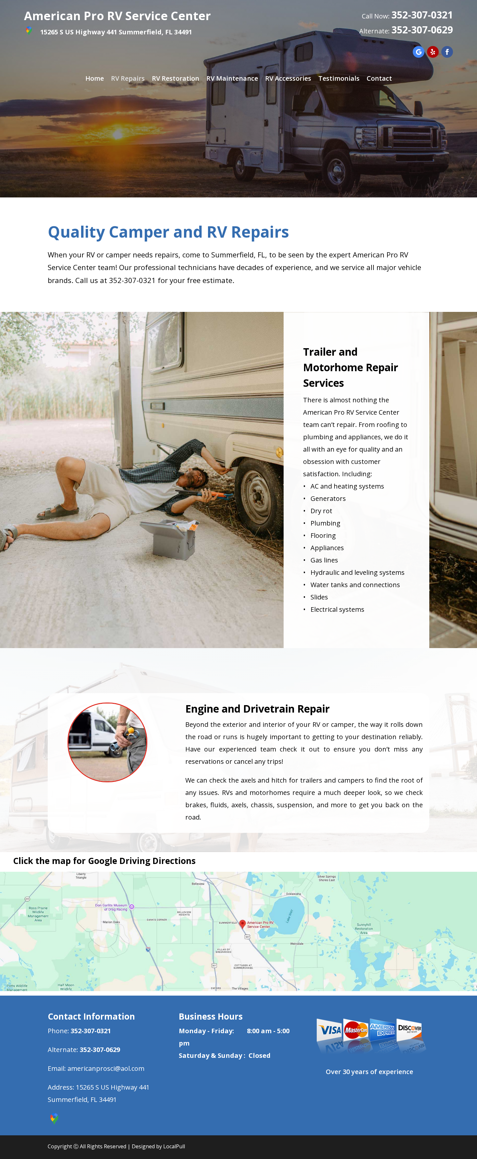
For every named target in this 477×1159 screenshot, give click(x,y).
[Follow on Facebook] (447, 52)
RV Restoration (175, 79)
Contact (379, 79)
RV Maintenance (232, 79)
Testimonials (339, 79)
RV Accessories (288, 79)
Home (94, 79)
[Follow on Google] (418, 52)
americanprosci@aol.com (105, 1068)
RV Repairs (128, 79)
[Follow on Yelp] (433, 52)
